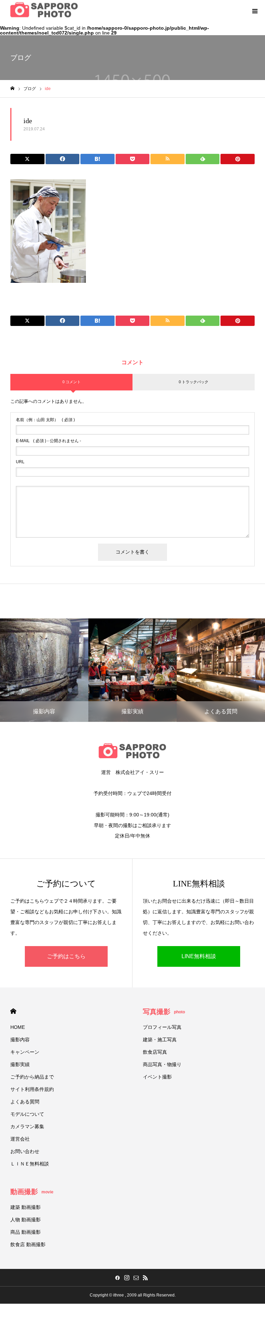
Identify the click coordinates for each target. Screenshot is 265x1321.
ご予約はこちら (66, 956)
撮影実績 (20, 1064)
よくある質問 (24, 1101)
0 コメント (71, 382)
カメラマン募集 (27, 1126)
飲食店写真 (155, 1052)
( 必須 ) (45, 420)
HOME (13, 1011)
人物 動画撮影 (25, 1219)
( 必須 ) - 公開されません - (48, 441)
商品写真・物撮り (162, 1064)
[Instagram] (126, 1277)
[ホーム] (12, 88)
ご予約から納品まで (32, 1077)
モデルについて (27, 1114)
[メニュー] (254, 10)
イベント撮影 (157, 1077)
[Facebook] (117, 1277)
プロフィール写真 (162, 1027)
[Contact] (135, 1277)
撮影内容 (20, 1039)
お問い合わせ (24, 1151)
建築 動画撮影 (25, 1207)
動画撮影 (31, 1191)
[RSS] (145, 1277)
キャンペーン (24, 1052)
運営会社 (20, 1139)
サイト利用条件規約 (32, 1089)
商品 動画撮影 (25, 1232)
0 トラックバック (193, 382)
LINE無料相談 (198, 956)
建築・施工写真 (160, 1039)
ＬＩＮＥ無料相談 (29, 1163)
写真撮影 (164, 1011)
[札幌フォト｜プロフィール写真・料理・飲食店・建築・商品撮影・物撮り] (44, 10)
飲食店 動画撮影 (28, 1244)
